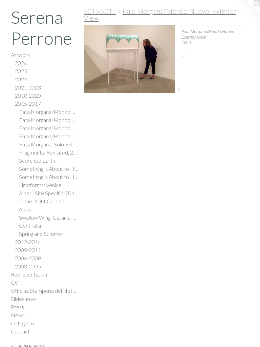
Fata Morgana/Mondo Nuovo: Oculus (49, 120)
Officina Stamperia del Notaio (45, 290)
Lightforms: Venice (40, 185)
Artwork (20, 55)
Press (17, 307)
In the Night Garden (41, 201)
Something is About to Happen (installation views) (49, 177)
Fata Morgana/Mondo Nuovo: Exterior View (49, 128)
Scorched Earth (37, 160)
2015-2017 (28, 103)
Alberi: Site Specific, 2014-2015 (49, 193)
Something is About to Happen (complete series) (49, 168)
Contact (20, 331)
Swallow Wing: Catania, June (49, 217)
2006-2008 (28, 258)
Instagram (22, 323)
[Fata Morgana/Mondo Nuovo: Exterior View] (129, 59)
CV (14, 282)
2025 (21, 71)
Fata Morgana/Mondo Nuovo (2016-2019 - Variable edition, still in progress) (49, 111)
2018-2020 (28, 95)
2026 (21, 63)
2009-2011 (28, 250)
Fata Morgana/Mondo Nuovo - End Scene (49, 136)
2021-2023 (28, 87)
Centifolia (30, 225)
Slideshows (24, 298)
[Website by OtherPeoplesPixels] (246, 13)
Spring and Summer (41, 233)
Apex (25, 209)
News (18, 315)
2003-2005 (28, 266)
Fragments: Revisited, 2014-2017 (49, 152)
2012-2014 (28, 242)
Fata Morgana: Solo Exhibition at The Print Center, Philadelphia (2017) (49, 144)
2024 (21, 79)
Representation (29, 274)
